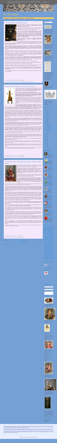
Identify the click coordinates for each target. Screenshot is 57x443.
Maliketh (30, 437)
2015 (46, 143)
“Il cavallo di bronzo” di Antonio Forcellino (16, 23)
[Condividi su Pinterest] (23, 80)
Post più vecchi (40, 240)
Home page (7, 18)
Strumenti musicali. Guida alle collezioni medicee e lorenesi (20, 86)
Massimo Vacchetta (49, 245)
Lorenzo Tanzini (51, 243)
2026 (46, 108)
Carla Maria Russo (50, 230)
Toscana (24, 156)
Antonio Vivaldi (51, 228)
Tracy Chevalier (51, 257)
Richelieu (48, 251)
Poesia (48, 250)
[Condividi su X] (21, 80)
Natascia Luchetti (51, 248)
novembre (47, 114)
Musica (18, 156)
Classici (52, 232)
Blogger (36, 437)
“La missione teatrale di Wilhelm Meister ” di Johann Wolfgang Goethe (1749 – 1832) (50, 203)
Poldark (50, 250)
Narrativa (23, 81)
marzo (47, 124)
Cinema (49, 232)
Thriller (51, 256)
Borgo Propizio (46, 230)
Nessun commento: (16, 155)
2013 (46, 146)
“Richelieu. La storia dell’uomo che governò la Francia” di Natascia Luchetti (50, 211)
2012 (46, 147)
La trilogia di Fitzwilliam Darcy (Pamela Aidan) (50, 196)
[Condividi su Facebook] (22, 80)
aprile (47, 123)
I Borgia (16, 81)
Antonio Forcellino (9, 81)
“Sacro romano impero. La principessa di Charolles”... (49, 130)
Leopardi (45, 242)
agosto (47, 118)
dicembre (47, 113)
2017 (46, 141)
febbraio (47, 132)
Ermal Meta (45, 235)
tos (44, 257)
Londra (48, 243)
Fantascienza (49, 235)
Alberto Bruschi (51, 226)
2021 (46, 136)
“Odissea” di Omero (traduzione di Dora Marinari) (50, 167)
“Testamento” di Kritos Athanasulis (50, 160)
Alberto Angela (46, 226)
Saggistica (21, 156)
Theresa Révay (48, 256)
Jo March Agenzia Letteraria (49, 240)
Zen (46, 259)
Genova (50, 237)
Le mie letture (12, 18)
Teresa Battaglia (50, 255)
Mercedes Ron (48, 246)
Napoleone (52, 247)
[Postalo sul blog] (19, 236)
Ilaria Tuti (51, 239)
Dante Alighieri (51, 233)
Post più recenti (6, 240)
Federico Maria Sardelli (47, 236)
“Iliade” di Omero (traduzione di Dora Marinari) (50, 174)
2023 (46, 112)
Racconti (45, 251)
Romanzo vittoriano (47, 253)
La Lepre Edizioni (50, 241)
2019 (46, 138)
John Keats (45, 241)
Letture (21, 81)
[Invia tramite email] (20, 80)
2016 (46, 142)
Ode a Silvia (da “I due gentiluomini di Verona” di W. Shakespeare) (50, 181)
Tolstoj (52, 256)
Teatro (47, 255)
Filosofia (52, 236)
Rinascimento (26, 81)
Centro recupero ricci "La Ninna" (47, 231)
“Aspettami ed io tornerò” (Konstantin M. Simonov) (50, 188)
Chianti (47, 232)
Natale (49, 248)
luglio (46, 119)
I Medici (18, 81)
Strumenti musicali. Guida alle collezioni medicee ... (49, 127)
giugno (47, 120)
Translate (50, 23)
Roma (29, 81)
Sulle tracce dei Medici (29, 18)
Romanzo (31, 81)
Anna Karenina (51, 227)
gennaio (47, 133)
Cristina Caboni (46, 233)
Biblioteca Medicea (20, 18)
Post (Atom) (8, 244)
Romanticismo (48, 252)
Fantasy (52, 235)
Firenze (14, 81)
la (47, 241)
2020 (46, 137)
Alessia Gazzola (46, 227)
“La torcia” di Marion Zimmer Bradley (50, 217)
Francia (48, 237)
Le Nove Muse (11, 14)
